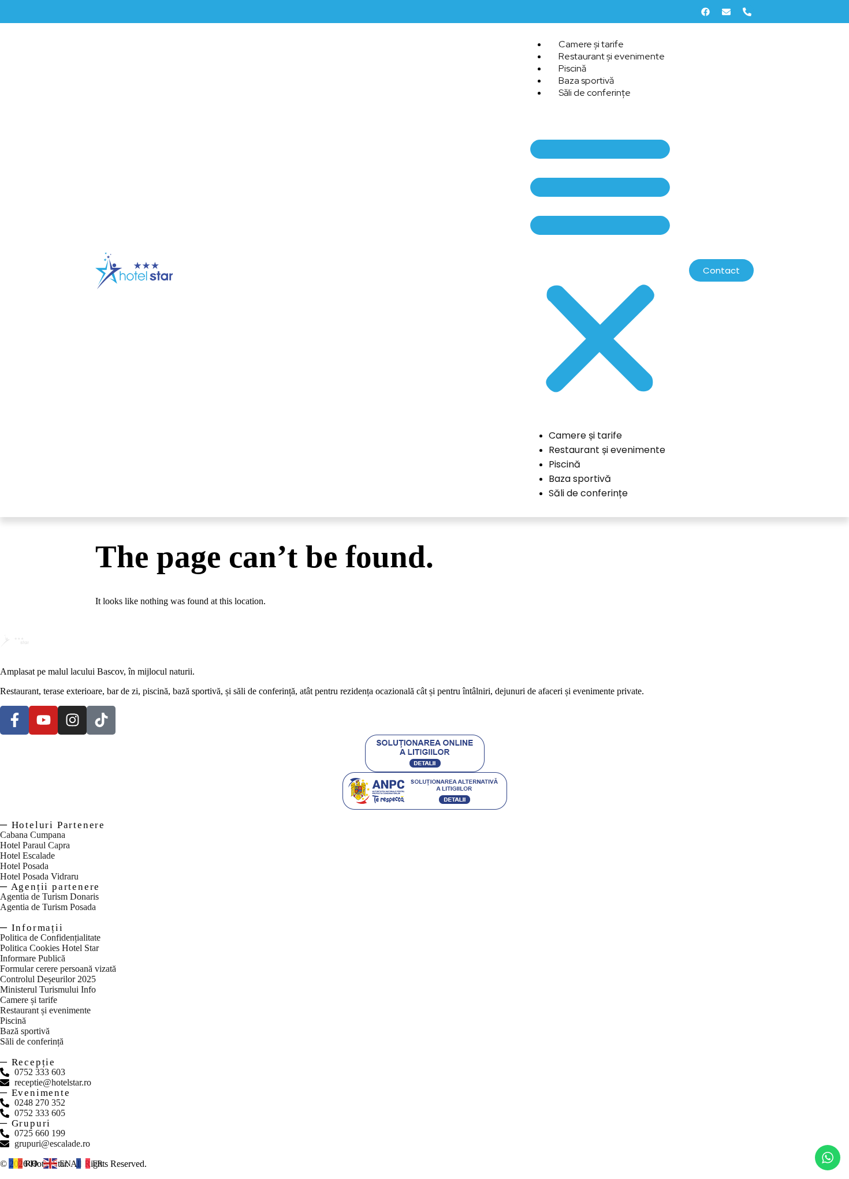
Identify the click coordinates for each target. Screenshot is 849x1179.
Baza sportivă (580, 478)
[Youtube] (43, 720)
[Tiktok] (101, 720)
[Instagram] (72, 720)
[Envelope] (726, 11)
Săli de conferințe (594, 93)
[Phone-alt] (747, 11)
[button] (600, 262)
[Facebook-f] (14, 720)
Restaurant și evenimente (611, 56)
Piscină (564, 464)
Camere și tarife (585, 435)
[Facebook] (705, 11)
